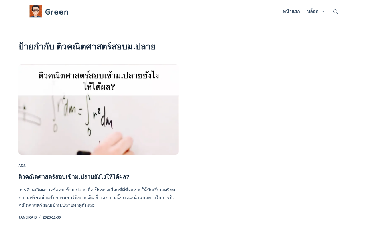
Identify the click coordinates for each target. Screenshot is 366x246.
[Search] (335, 11)
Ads (22, 166)
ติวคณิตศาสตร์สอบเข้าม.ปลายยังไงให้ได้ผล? (74, 177)
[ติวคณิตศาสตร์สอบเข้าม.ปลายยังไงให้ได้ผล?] (98, 109)
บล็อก (313, 11)
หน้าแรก (291, 11)
